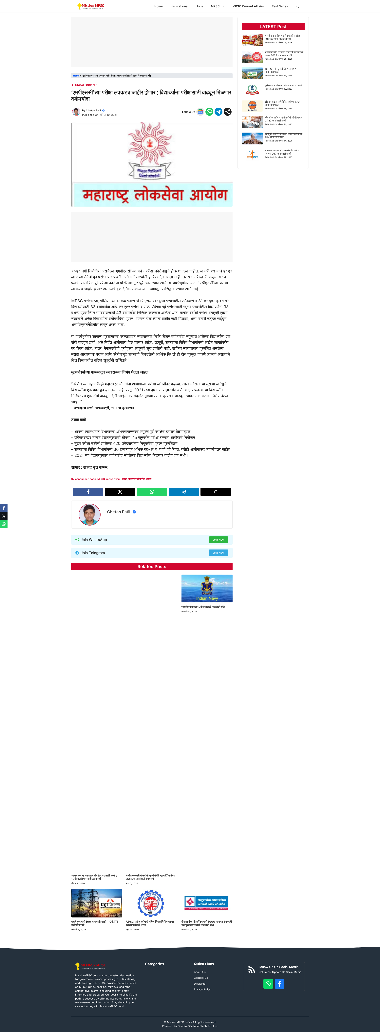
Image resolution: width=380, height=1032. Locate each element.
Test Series (280, 6)
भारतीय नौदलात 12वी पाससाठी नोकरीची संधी (203, 607)
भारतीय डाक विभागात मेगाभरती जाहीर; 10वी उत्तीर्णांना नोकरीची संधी (282, 37)
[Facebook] (4, 508)
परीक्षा (124, 479)
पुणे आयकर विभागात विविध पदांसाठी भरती (283, 85)
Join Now (218, 539)
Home (158, 6)
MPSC (215, 6)
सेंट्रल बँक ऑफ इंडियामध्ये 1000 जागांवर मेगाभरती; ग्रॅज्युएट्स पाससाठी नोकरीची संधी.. (207, 923)
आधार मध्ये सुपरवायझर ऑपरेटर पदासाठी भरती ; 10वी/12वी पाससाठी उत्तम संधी (94, 877)
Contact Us (201, 977)
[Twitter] (4, 516)
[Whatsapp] (4, 524)
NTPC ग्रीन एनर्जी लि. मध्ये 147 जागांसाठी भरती (280, 70)
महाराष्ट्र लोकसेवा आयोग (139, 479)
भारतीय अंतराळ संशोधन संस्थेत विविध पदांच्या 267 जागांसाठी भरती (282, 152)
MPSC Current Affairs (248, 6)
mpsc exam (113, 479)
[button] (297, 6)
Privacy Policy (202, 989)
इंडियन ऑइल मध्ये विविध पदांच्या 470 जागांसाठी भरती (282, 103)
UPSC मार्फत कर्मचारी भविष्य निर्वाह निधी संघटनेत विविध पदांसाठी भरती (150, 923)
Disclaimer (200, 983)
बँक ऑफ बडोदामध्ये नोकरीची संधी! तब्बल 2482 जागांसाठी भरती (283, 119)
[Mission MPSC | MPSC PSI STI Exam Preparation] (91, 6)
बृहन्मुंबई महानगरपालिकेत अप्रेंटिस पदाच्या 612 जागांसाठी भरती (283, 135)
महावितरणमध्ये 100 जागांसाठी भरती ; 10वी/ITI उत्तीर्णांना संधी (94, 923)
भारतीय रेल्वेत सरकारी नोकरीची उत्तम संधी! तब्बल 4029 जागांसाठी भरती (284, 54)
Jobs (199, 6)
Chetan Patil (93, 110)
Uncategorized (86, 85)
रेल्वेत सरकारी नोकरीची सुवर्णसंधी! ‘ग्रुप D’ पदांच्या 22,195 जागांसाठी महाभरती (150, 877)
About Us (200, 972)
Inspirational (179, 6)
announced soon (85, 479)
